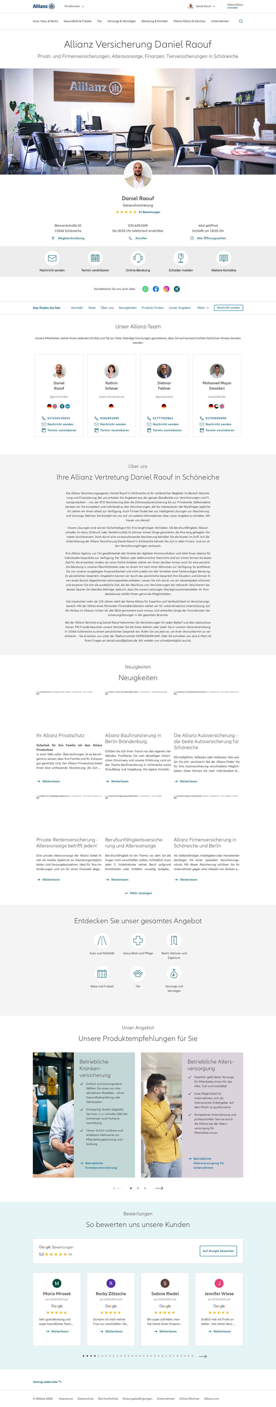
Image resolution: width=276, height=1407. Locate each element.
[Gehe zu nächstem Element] (203, 1356)
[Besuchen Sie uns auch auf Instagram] (166, 289)
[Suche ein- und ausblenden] (240, 21)
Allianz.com (211, 1399)
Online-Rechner (189, 1399)
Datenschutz (86, 1399)
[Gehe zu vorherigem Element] (72, 1356)
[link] (138, 261)
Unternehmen (166, 1399)
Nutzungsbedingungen (137, 1399)
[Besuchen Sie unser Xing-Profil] (177, 289)
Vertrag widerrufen (45, 1382)
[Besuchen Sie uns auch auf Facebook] (156, 289)
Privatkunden (72, 6)
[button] (138, 174)
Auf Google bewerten (218, 1251)
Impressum (66, 1399)
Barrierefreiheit (108, 1399)
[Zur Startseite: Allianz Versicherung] (43, 6)
